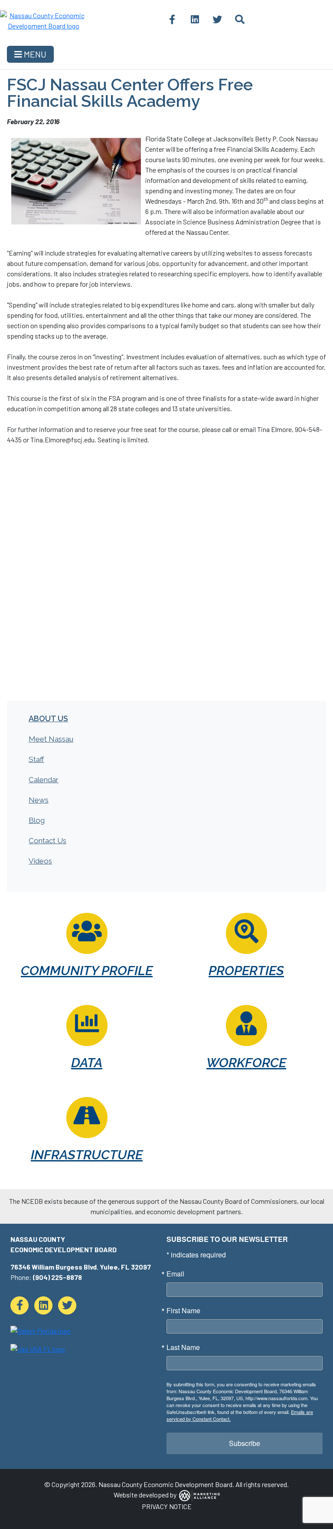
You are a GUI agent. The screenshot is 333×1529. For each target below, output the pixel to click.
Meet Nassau (51, 739)
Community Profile (87, 970)
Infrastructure (87, 1154)
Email (175, 1273)
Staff (36, 759)
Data (86, 1062)
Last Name (183, 1347)
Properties (246, 970)
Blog (37, 820)
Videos (40, 861)
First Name (183, 1310)
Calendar (44, 779)
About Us (48, 718)
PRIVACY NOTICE (167, 1506)
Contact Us (47, 840)
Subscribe (244, 1443)
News (39, 800)
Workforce (246, 1062)
